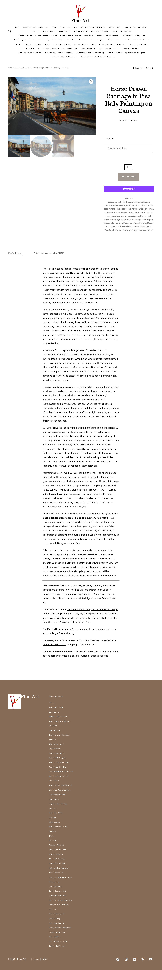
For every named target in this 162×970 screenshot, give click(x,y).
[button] (91, 81)
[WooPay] (129, 189)
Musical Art (85, 40)
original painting (125, 226)
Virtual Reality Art (134, 36)
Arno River (109, 212)
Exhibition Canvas (138, 44)
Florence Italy (145, 216)
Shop (17, 27)
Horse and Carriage (112, 219)
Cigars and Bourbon (134, 27)
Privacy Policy (39, 959)
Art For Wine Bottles (29, 52)
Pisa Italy (108, 229)
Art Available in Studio (136, 40)
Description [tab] (15, 252)
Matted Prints (135, 205)
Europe (99, 40)
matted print (148, 219)
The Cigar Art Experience (56, 31)
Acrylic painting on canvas (142, 208)
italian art (125, 219)
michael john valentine (113, 223)
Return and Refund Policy (59, 52)
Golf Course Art (107, 48)
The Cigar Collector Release (89, 27)
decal (137, 212)
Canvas (117, 212)
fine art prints (133, 216)
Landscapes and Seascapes (28, 40)
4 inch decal (127, 202)
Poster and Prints (120, 229)
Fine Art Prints (61, 44)
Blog (18, 44)
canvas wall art (127, 212)
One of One (114, 27)
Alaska (27, 44)
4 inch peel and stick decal (120, 208)
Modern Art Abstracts (108, 36)
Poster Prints (42, 44)
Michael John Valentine (35, 27)
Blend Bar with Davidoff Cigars (91, 31)
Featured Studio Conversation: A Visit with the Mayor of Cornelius (56, 36)
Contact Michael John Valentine (60, 48)
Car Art (71, 40)
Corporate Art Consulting (90, 52)
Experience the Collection (63, 57)
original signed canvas (142, 226)
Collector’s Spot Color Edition (98, 57)
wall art (150, 229)
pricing (110, 138)
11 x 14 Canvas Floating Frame (108, 44)
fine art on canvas (119, 216)
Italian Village (135, 219)
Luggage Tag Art (129, 48)
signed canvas (140, 229)
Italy (23, 67)
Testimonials (32, 48)
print (131, 229)
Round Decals (81, 44)
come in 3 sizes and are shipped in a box (84, 629)
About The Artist (61, 27)
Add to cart (129, 177)
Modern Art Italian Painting (134, 223)
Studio (35, 31)
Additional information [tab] (49, 252)
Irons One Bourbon (121, 31)
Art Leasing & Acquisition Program (126, 52)
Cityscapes (113, 40)
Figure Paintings (54, 40)
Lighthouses (87, 48)
